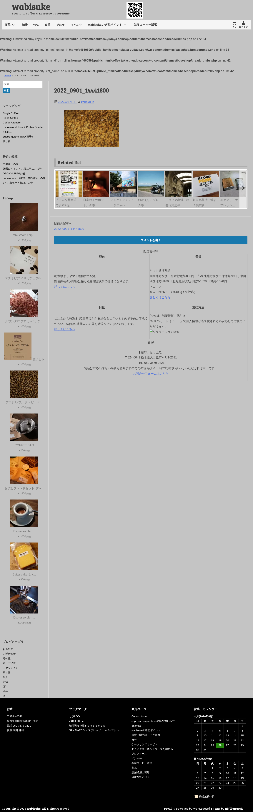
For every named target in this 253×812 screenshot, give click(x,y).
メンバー (137, 758)
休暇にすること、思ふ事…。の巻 (22, 168)
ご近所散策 (9, 653)
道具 (48, 24)
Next (243, 172)
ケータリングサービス (144, 744)
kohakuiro (87, 102)
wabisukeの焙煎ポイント (105, 24)
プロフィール (139, 753)
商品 (8, 24)
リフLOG (74, 716)
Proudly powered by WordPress (186, 808)
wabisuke (31, 6)
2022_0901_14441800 (69, 228)
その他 (60, 24)
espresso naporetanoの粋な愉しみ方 (153, 721)
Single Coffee (11, 113)
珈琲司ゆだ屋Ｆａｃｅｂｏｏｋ (87, 725)
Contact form (139, 716)
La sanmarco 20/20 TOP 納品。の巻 (24, 178)
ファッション (10, 667)
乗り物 (7, 672)
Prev (58, 172)
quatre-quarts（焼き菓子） (18, 136)
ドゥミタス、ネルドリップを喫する (152, 748)
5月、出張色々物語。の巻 (18, 182)
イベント (77, 24)
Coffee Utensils (12, 122)
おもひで (8, 649)
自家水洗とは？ (141, 776)
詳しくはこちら (64, 286)
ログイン (243, 27)
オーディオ (9, 662)
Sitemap (136, 725)
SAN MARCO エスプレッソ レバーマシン (94, 730)
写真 (5, 677)
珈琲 (25, 24)
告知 (36, 24)
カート (135, 739)
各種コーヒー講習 (145, 24)
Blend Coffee (10, 117)
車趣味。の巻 (10, 164)
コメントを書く (150, 240)
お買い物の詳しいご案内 (146, 735)
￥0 (234, 27)
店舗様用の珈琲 (141, 772)
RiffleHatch (234, 808)
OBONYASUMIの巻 (14, 173)
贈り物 (7, 141)
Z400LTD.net (76, 721)
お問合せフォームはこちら (151, 373)
